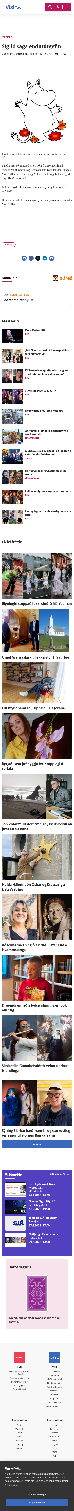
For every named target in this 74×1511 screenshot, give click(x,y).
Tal (54, 1456)
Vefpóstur (54, 1399)
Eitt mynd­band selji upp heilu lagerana (33, 708)
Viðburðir (54, 1437)
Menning (9, 245)
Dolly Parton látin (35, 330)
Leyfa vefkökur (37, 1502)
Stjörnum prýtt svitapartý (40, 391)
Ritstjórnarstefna (54, 1383)
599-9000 (22, 1389)
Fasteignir (54, 1429)
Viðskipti (19, 1429)
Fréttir (19, 1425)
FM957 (55, 1449)
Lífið (19, 1437)
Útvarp (19, 1449)
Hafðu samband (54, 1379)
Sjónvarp (19, 1445)
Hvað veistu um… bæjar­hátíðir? (44, 411)
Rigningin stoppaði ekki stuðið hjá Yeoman (37, 604)
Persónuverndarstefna (19, 1378)
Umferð (54, 1395)
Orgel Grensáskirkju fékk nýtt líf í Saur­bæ (35, 657)
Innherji (54, 1425)
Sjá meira (37, 1144)
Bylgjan (54, 1445)
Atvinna (54, 1433)
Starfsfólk (54, 1391)
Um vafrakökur (54, 1403)
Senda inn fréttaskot (55, 1407)
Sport (19, 1433)
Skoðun (19, 1441)
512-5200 (57, 1372)
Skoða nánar (11, 1485)
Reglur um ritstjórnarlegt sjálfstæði (19, 1373)
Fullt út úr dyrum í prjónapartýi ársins (48, 491)
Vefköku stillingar (37, 1494)
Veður (54, 1441)
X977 (54, 1452)
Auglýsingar (54, 1376)
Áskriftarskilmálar (55, 1387)
